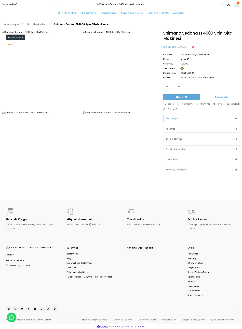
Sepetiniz (192, 281)
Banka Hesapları (196, 295)
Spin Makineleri (203, 54)
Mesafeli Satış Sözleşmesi (79, 263)
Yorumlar (170, 128)
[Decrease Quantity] (165, 86)
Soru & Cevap (173, 139)
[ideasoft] (103, 326)
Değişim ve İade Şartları (193, 319)
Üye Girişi (192, 258)
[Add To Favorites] (168, 104)
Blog (69, 258)
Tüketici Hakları (168, 319)
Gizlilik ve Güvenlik (147, 319)
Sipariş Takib (194, 276)
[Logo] (121, 4)
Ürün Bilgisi (171, 118)
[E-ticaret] (120, 326)
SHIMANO (184, 59)
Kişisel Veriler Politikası (77, 272)
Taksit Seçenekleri (176, 149)
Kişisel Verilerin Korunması (223, 319)
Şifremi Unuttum (195, 263)
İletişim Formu (194, 267)
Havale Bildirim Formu (199, 272)
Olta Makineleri (187, 54)
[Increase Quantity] (179, 86)
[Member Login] (228, 4)
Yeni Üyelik (193, 253)
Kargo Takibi (194, 290)
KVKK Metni (72, 267)
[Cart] (236, 4)
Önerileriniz (172, 159)
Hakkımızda (72, 253)
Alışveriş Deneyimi (175, 169)
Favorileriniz (193, 286)
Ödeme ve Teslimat (122, 319)
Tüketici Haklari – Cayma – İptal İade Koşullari (89, 276)
